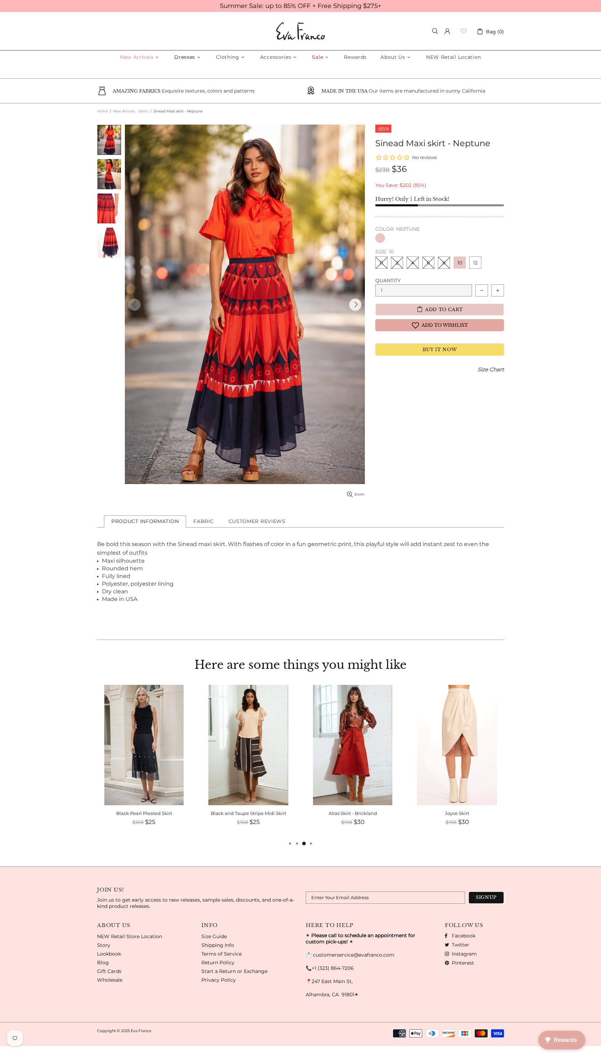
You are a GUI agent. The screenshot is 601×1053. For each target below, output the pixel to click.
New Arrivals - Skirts (130, 111)
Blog (103, 962)
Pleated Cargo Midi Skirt (457, 813)
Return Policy (217, 962)
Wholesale (109, 980)
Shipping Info (217, 945)
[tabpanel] (457, 762)
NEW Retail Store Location (129, 936)
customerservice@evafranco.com (353, 955)
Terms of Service (221, 954)
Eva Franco (300, 31)
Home (102, 111)
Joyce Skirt (352, 813)
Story (103, 945)
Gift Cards (109, 971)
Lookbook (109, 954)
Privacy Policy (218, 980)
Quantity (388, 280)
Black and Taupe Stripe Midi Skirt (144, 813)
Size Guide (214, 936)
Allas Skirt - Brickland (248, 813)
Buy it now (440, 350)
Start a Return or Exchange (234, 971)
